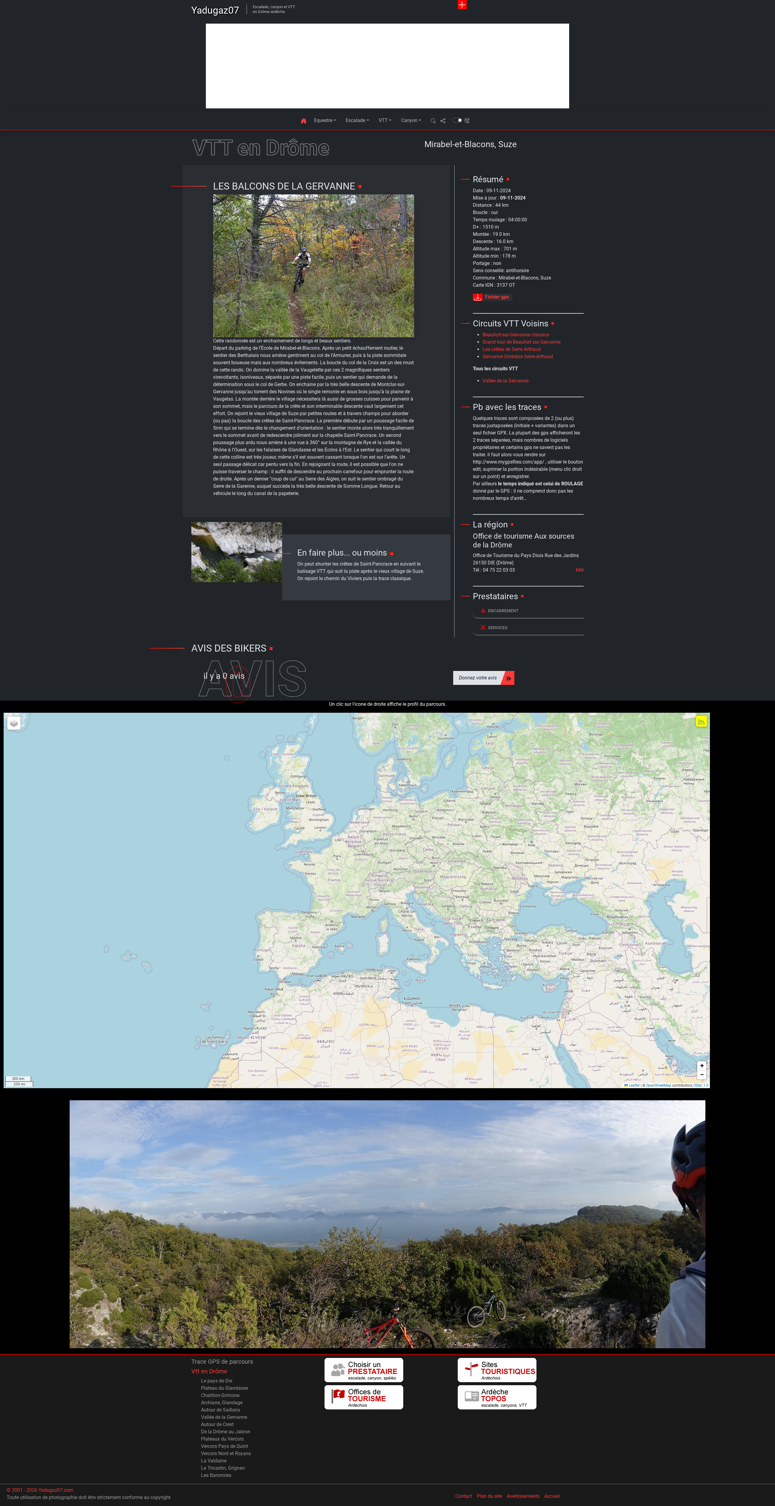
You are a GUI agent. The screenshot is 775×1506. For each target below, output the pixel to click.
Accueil (552, 1496)
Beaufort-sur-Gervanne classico (516, 335)
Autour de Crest (217, 1424)
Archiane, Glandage (221, 1402)
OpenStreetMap (658, 1085)
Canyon (409, 120)
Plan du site (489, 1496)
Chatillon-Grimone (220, 1395)
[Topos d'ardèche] (497, 1397)
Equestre (323, 120)
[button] (433, 120)
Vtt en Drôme (209, 1371)
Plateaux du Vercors (222, 1439)
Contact (463, 1496)
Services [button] (498, 627)
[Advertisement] (387, 66)
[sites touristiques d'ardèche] (497, 1370)
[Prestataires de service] (364, 1370)
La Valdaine (213, 1461)
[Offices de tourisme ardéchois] (364, 1397)
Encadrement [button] (503, 610)
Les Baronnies (216, 1475)
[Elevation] (701, 721)
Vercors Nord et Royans (226, 1453)
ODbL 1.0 (701, 1085)
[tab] (528, 611)
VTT (383, 120)
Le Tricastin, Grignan (223, 1468)
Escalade (355, 120)
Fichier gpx (497, 297)
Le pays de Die (216, 1381)
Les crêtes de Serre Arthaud (512, 349)
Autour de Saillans (220, 1410)
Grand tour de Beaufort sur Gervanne (522, 342)
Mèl (580, 570)
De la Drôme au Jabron (225, 1432)
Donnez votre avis (478, 678)
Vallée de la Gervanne (506, 381)
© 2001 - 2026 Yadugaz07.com (40, 1490)
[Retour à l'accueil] (304, 120)
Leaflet (634, 1085)
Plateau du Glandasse (224, 1388)
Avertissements (523, 1496)
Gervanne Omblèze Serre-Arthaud (518, 356)
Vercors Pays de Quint (224, 1446)
